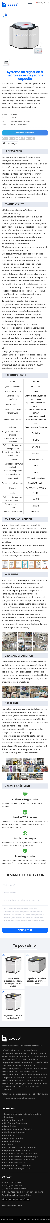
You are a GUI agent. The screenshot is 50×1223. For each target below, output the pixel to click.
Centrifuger (9, 1135)
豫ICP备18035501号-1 (11, 1098)
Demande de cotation (25, 133)
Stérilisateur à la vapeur (15, 1132)
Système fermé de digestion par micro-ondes (37, 981)
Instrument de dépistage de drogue (21, 1156)
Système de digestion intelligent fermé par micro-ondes (13, 982)
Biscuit (32, 1094)
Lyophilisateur (10, 1126)
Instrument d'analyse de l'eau (18, 1168)
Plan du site (42, 1094)
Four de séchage (12, 1141)
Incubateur (9, 1144)
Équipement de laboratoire (17, 1150)
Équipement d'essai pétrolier (17, 1165)
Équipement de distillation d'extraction (22, 1114)
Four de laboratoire (13, 1138)
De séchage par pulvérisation (18, 1129)
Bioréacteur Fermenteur (16, 1123)
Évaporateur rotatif (13, 1120)
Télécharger (10, 143)
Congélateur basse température (20, 1147)
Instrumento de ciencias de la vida (20, 1153)
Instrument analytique (14, 1162)
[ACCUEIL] (10, 4)
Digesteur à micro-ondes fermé (13, 1016)
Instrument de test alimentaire (19, 1159)
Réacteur (8, 1117)
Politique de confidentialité (14, 1094)
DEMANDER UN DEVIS (12, 1205)
